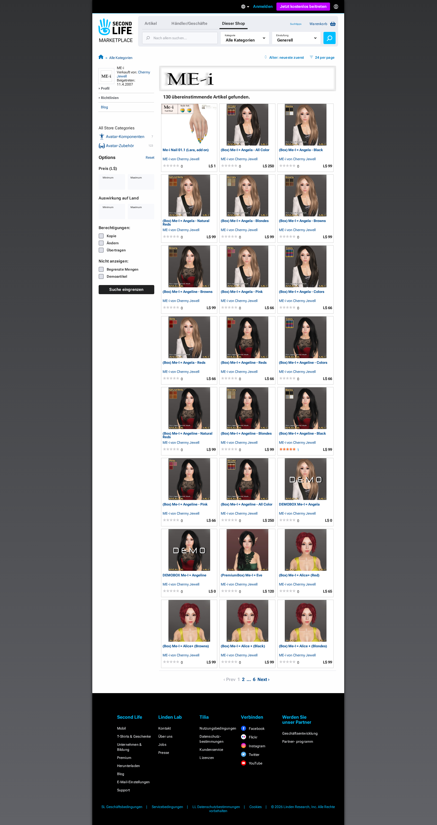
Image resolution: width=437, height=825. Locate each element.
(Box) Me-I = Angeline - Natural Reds (187, 435)
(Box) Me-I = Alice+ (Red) (299, 575)
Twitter (254, 755)
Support (123, 790)
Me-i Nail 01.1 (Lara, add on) (186, 150)
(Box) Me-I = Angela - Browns (302, 221)
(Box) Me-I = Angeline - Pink (185, 504)
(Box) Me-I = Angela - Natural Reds (186, 222)
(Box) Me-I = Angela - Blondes (245, 221)
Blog (104, 107)
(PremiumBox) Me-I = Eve (241, 575)
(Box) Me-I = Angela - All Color (245, 150)
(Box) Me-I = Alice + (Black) (243, 646)
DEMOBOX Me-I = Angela (299, 504)
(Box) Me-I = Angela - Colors (301, 292)
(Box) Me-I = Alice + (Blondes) (303, 646)
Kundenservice (211, 750)
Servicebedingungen (167, 807)
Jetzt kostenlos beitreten (303, 6)
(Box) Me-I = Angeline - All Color (246, 504)
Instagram (257, 746)
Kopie (111, 236)
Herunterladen (128, 766)
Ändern (113, 243)
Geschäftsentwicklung (300, 733)
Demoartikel (117, 276)
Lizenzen (207, 758)
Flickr (252, 737)
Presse (163, 753)
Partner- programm (297, 741)
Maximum (136, 177)
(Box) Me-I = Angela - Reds (184, 363)
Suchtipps (295, 24)
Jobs (162, 744)
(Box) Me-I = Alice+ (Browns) (186, 646)
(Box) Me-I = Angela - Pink (242, 292)
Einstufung (282, 35)
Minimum (108, 177)
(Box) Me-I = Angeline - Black (302, 433)
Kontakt (164, 728)
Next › (263, 679)
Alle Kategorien (121, 58)
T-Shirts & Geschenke (134, 736)
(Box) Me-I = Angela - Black (301, 150)
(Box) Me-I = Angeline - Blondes (246, 433)
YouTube (255, 763)
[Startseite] (100, 57)
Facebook (256, 729)
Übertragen (116, 250)
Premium (124, 758)
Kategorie (230, 35)
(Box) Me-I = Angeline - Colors (303, 363)
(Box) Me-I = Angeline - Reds (244, 363)
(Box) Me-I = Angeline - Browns (187, 292)
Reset (150, 157)
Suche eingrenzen (126, 289)
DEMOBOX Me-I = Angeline (184, 575)
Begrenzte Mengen (122, 269)
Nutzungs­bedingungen (218, 728)
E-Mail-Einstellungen (133, 782)
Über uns (165, 736)
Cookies (255, 807)
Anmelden (263, 6)
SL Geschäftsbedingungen (121, 807)
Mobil (121, 728)
